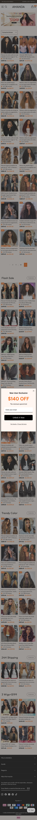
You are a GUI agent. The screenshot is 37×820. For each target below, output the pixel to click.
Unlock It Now (18, 418)
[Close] (33, 391)
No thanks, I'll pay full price (19, 424)
